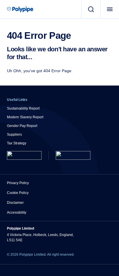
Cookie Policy (18, 193)
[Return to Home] (24, 155)
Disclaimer (15, 203)
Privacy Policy (18, 183)
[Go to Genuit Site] (73, 155)
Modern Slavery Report (25, 117)
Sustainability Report (23, 108)
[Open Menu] (109, 9)
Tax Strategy (16, 143)
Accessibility (16, 212)
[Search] (90, 9)
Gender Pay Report (22, 126)
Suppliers (14, 134)
